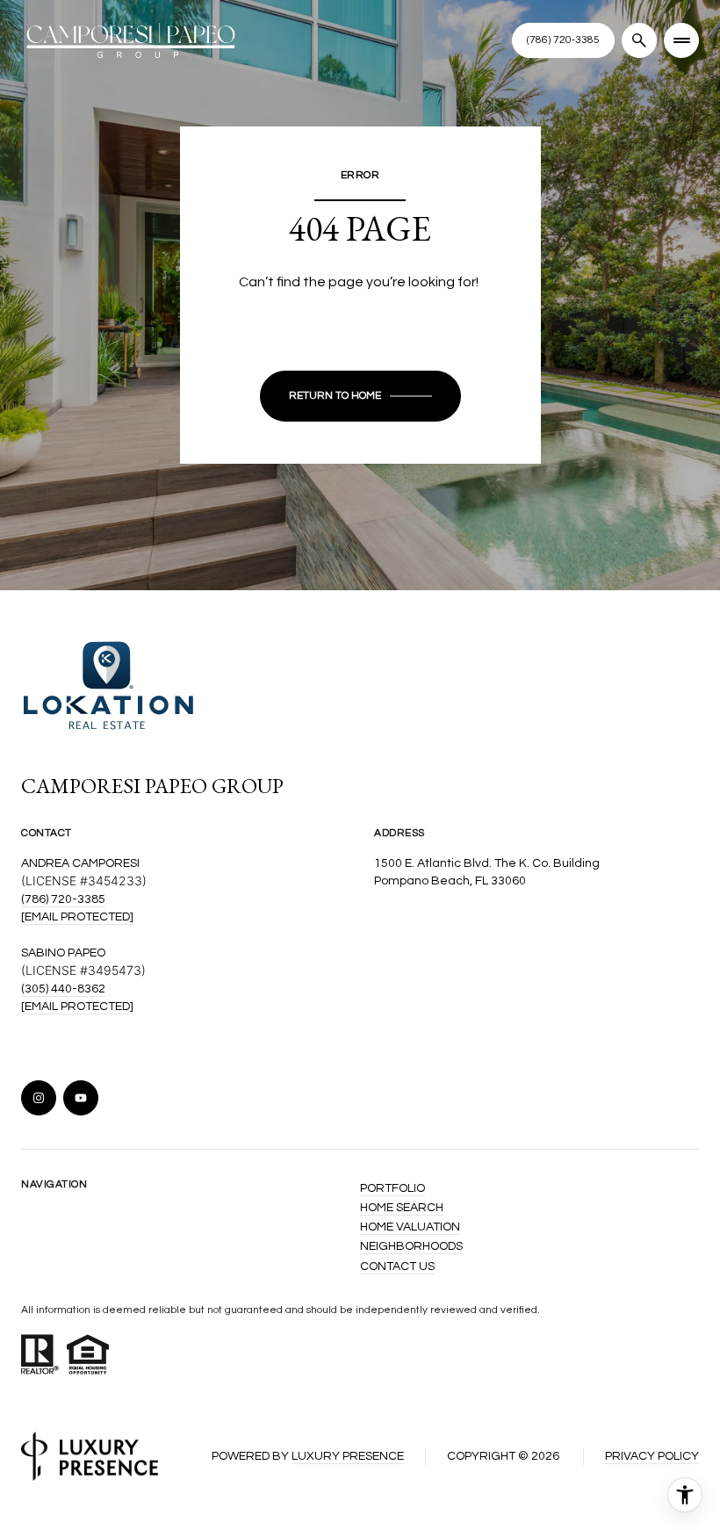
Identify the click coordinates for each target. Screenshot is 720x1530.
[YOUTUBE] (80, 1097)
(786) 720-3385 (63, 899)
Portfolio (392, 1188)
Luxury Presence (348, 1456)
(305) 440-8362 (63, 989)
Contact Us (563, 40)
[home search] (639, 40)
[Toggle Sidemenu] (681, 40)
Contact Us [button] (397, 1266)
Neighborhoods (411, 1246)
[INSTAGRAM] (38, 1097)
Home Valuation (410, 1227)
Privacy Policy (652, 1456)
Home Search (401, 1208)
